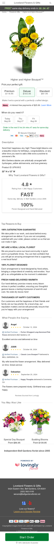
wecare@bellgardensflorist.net (27, 494)
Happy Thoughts (27, 379)
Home (4, 12)
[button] (48, 538)
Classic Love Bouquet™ (30, 354)
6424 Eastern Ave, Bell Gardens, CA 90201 (27, 488)
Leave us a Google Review (27, 511)
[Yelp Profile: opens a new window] (30, 503)
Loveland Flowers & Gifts (27, 3)
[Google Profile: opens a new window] (24, 503)
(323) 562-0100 (27, 491)
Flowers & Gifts (14, 12)
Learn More (46, 105)
